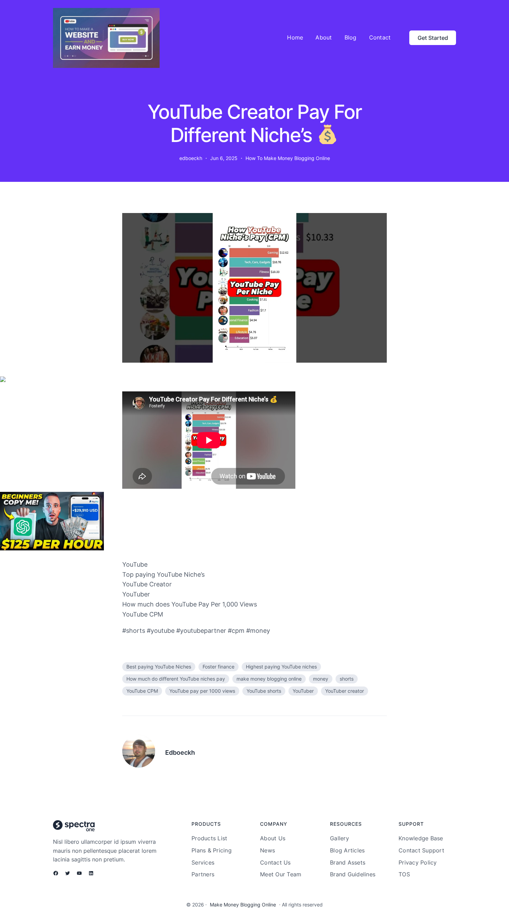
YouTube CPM (142, 691)
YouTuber (303, 691)
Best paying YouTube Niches (158, 667)
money (320, 679)
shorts (347, 679)
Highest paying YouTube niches (281, 667)
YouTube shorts (264, 691)
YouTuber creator (344, 691)
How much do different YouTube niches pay (175, 679)
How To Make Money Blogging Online (287, 158)
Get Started (433, 37)
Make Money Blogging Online (243, 904)
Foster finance (218, 667)
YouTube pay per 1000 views (202, 691)
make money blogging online (269, 679)
